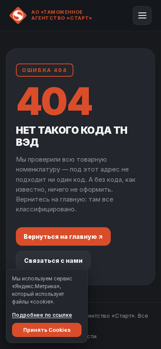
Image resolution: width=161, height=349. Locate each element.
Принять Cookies (46, 330)
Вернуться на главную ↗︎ (63, 236)
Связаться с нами (53, 260)
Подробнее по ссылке (42, 315)
